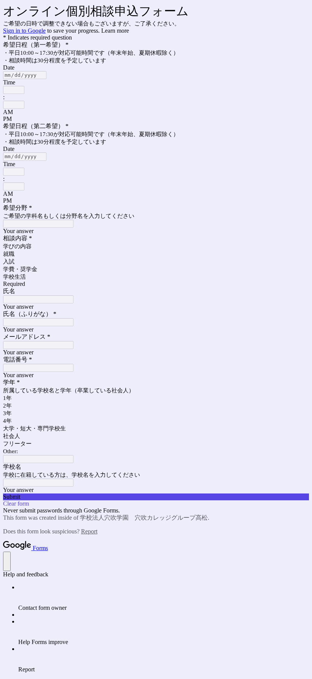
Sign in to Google (24, 30)
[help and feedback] (7, 561)
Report (89, 531)
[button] (156, 496)
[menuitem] (163, 597)
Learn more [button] (115, 30)
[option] (156, 112)
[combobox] (13, 90)
